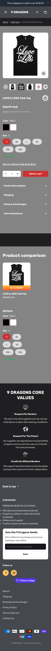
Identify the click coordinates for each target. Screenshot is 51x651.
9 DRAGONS (17, 643)
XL (37, 141)
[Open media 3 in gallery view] (21, 87)
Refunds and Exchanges (15, 602)
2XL (8, 149)
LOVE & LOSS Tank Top (15, 293)
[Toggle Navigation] (6, 12)
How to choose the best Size (19, 164)
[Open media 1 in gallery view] (12, 87)
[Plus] (18, 174)
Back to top (9, 486)
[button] (37, 12)
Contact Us (8, 618)
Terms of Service (11, 612)
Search (6, 591)
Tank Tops (15, 22)
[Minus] (6, 174)
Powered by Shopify (32, 643)
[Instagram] (14, 573)
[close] (48, 3)
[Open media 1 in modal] (25, 55)
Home (5, 22)
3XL (20, 149)
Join (25, 554)
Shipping (6, 111)
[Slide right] (45, 86)
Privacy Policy (10, 607)
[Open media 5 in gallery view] (38, 87)
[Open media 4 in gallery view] (30, 87)
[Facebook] (6, 573)
